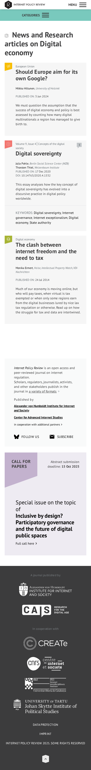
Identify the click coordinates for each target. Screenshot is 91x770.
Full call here (25, 543)
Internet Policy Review (28, 4)
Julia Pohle (22, 163)
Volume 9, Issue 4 (26, 144)
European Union (25, 66)
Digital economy (25, 239)
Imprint (45, 734)
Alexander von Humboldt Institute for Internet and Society (44, 408)
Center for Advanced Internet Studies (38, 417)
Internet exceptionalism (50, 218)
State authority (40, 222)
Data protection (45, 725)
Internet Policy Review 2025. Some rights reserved (45, 743)
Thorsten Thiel (24, 167)
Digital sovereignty (47, 213)
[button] (46, 759)
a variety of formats (42, 391)
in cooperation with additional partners (37, 424)
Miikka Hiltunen (25, 88)
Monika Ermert (24, 268)
